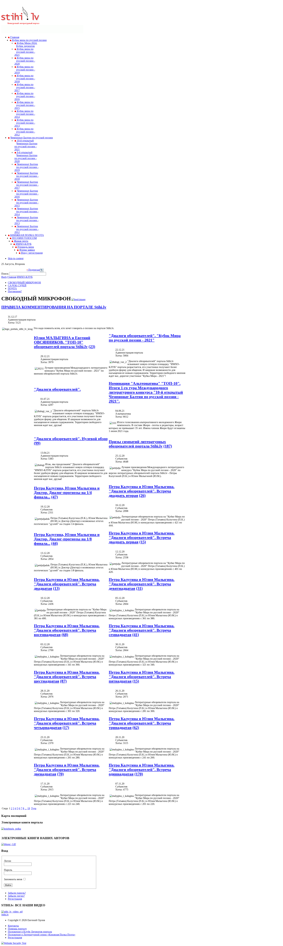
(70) (60, 774)
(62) (135, 727)
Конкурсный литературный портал (23, 23)
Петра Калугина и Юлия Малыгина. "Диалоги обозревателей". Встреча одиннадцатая (141, 769)
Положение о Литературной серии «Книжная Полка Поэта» (41, 934)
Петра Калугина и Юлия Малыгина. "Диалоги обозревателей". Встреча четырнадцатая (67, 723)
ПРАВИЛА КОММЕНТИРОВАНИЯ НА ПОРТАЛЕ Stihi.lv (53, 307)
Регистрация (15, 898)
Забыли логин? (16, 895)
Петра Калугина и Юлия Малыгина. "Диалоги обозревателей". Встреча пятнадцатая (141, 676)
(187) (167, 446)
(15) (142, 542)
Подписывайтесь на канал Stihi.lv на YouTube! (39, 269)
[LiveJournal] (42, 271)
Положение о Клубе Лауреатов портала (30, 931)
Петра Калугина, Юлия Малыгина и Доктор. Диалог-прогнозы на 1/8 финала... (67, 539)
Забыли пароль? (17, 893)
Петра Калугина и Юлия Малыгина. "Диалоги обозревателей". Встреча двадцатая (67, 584)
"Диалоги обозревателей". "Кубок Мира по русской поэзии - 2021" (145, 337)
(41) (135, 635)
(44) (54, 543)
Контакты (13, 925)
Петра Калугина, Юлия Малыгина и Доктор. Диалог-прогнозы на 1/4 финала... (67, 492)
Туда (33, 808)
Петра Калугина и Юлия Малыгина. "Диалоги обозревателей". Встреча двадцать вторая (141, 491)
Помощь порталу (17, 928)
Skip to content (15, 258)
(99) (37, 443)
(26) (142, 495)
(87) (63, 681)
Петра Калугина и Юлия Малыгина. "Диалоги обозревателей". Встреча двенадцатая (67, 769)
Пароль (8, 870)
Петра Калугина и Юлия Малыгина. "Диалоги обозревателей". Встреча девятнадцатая (141, 584)
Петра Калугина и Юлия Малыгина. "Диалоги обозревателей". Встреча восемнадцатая (67, 630)
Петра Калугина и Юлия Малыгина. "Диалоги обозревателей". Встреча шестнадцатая (67, 676)
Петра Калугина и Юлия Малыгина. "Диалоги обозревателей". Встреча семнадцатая (141, 630)
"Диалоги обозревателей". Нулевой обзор (71, 439)
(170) (138, 774)
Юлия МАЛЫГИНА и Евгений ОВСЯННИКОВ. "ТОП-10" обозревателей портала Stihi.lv (62, 342)
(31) (139, 588)
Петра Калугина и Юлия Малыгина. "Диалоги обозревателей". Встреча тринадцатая (141, 723)
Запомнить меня (13, 879)
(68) (65, 635)
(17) (66, 727)
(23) (92, 346)
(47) (54, 497)
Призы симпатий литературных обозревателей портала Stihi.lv (137, 444)
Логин (7, 861)
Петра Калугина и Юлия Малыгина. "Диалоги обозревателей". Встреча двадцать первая (141, 537)
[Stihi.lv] (20, 19)
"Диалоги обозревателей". (57, 389)
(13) (56, 588)
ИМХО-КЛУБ (25, 277)
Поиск (5, 273)
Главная (11, 277)
